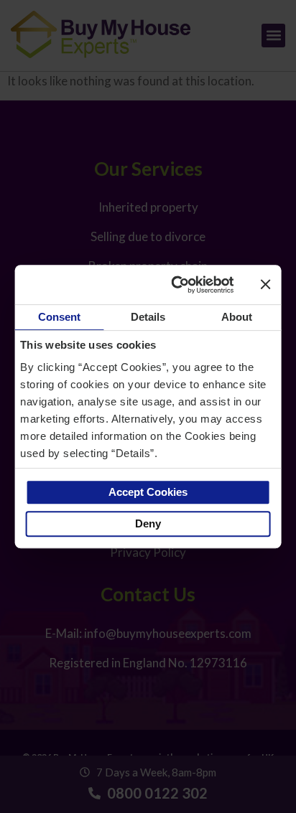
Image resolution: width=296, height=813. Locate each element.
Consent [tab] (59, 317)
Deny (148, 523)
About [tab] (237, 317)
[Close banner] (265, 284)
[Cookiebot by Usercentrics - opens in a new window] (177, 285)
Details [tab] (148, 317)
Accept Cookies (148, 492)
